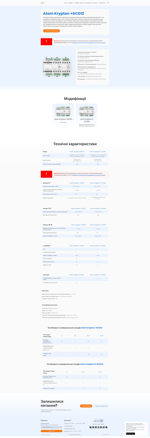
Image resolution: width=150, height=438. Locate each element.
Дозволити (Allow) (130, 433)
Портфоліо (76, 3)
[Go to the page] (42, 3)
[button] (51, 30)
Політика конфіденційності (75, 434)
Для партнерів (88, 3)
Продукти (71, 3)
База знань (94, 3)
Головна (66, 3)
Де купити (82, 3)
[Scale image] (57, 66)
